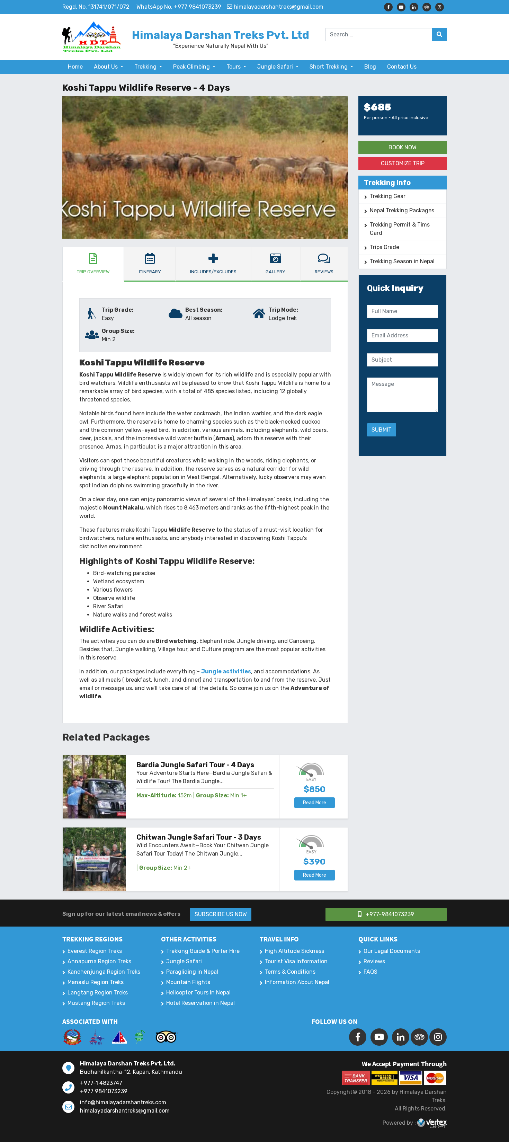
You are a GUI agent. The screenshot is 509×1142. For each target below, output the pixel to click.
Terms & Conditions (290, 971)
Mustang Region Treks (96, 1003)
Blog (370, 66)
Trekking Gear (387, 196)
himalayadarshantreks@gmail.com (125, 1110)
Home (75, 66)
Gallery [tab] (275, 271)
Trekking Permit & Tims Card (400, 228)
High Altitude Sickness (294, 951)
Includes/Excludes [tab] (213, 271)
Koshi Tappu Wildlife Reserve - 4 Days (146, 87)
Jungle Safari (275, 66)
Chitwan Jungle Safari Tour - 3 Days (198, 837)
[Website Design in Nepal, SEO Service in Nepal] (432, 1123)
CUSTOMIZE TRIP (403, 163)
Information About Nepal (297, 982)
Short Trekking (329, 66)
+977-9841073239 (389, 914)
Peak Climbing (192, 66)
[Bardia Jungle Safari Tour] (94, 786)
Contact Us (402, 66)
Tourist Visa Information (296, 961)
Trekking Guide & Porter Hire (203, 951)
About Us (106, 66)
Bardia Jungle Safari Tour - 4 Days (195, 765)
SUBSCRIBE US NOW (221, 914)
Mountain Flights (188, 982)
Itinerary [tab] (150, 271)
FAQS (370, 971)
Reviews (374, 961)
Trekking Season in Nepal (402, 261)
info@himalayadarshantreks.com (123, 1102)
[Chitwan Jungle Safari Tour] (94, 859)
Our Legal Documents (392, 951)
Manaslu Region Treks (96, 982)
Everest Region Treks (95, 951)
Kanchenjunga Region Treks (104, 971)
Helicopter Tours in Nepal (198, 992)
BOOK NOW (403, 147)
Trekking (146, 66)
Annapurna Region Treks (99, 961)
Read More (314, 803)
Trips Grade (384, 247)
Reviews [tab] (324, 271)
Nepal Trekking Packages (402, 210)
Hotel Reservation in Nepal (200, 1003)
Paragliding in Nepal (192, 971)
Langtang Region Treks (98, 992)
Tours (234, 66)
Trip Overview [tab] (93, 271)
